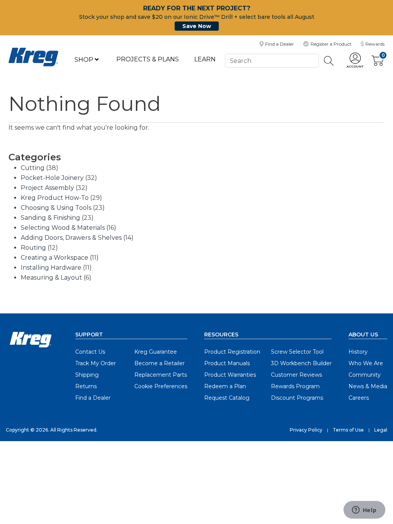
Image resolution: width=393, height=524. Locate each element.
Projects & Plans (147, 59)
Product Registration (232, 351)
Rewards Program (295, 386)
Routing (33, 247)
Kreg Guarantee (155, 351)
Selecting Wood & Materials (63, 227)
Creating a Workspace (54, 257)
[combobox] (272, 60)
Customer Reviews (296, 374)
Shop (84, 59)
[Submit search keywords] (329, 61)
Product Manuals (227, 363)
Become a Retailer (159, 363)
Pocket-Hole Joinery (52, 177)
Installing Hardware (51, 267)
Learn (205, 59)
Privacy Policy (306, 430)
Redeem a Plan (225, 386)
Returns (86, 386)
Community (364, 374)
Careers (358, 397)
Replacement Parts (160, 374)
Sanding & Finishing (50, 217)
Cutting (33, 167)
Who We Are (365, 363)
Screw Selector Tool (297, 351)
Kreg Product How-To (55, 197)
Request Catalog (226, 397)
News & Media (367, 386)
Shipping (87, 374)
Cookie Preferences (160, 386)
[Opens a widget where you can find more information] (364, 510)
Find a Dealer (93, 397)
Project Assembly (47, 187)
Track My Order (95, 363)
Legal (380, 430)
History (358, 351)
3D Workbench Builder (301, 363)
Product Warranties (230, 374)
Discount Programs (297, 397)
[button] (355, 61)
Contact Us (90, 351)
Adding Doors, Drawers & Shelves (71, 237)
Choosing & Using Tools (56, 207)
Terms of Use (348, 430)
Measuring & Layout (51, 277)
